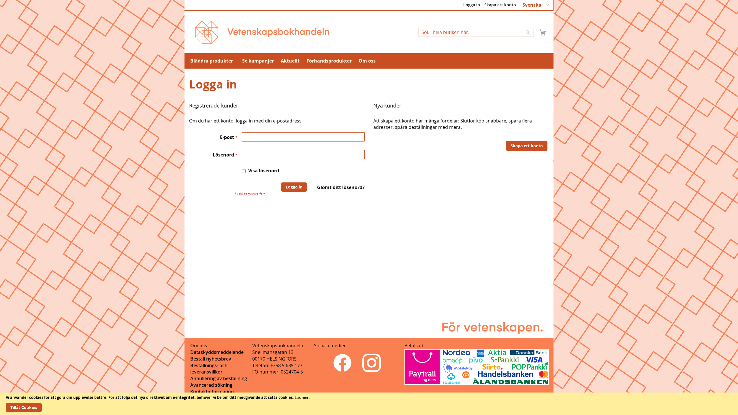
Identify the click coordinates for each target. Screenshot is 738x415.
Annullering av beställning (218, 378)
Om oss (198, 345)
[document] (369, 403)
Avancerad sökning (211, 385)
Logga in (471, 4)
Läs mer (302, 397)
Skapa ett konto (500, 4)
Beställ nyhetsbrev (210, 359)
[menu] (369, 61)
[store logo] (262, 32)
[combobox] (476, 32)
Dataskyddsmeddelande (217, 352)
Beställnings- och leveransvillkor (208, 368)
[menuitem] (213, 61)
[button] (537, 5)
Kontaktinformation (212, 391)
